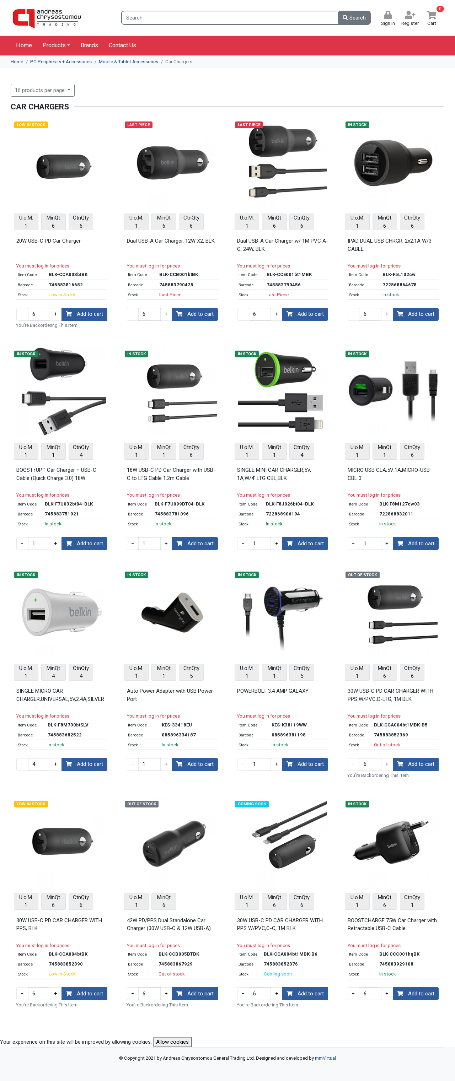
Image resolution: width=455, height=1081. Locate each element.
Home (24, 45)
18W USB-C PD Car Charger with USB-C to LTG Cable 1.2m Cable (171, 474)
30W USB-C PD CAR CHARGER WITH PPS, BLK (59, 924)
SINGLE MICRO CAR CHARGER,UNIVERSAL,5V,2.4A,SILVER (60, 695)
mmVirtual (325, 1058)
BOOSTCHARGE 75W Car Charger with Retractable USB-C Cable (392, 924)
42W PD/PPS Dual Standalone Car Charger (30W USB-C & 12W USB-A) (169, 924)
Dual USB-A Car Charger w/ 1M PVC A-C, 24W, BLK (282, 245)
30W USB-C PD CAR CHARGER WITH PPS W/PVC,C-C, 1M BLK (280, 924)
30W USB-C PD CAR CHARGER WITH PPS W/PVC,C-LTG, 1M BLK (390, 695)
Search (357, 18)
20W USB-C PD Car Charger (48, 241)
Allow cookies (172, 1042)
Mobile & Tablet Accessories (128, 61)
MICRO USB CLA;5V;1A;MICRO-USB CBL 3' (389, 474)
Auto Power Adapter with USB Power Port (170, 695)
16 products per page (40, 90)
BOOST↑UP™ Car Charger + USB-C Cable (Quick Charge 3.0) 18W (56, 474)
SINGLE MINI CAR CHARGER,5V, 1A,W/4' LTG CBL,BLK (274, 474)
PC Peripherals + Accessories (61, 61)
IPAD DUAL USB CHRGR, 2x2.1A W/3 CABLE (390, 245)
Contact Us (122, 45)
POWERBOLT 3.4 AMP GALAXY (273, 691)
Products (54, 45)
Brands (89, 45)
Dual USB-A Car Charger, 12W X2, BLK (171, 241)
